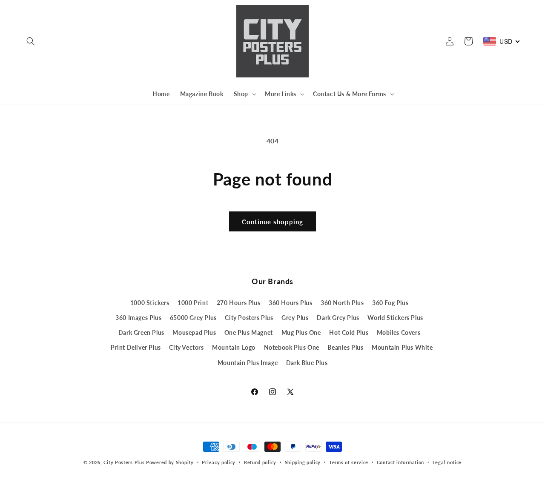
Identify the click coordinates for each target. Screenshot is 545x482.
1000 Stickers (149, 302)
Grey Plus (294, 317)
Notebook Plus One (291, 347)
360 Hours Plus (290, 302)
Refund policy (260, 462)
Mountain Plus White (402, 347)
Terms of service (348, 462)
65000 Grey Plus (193, 317)
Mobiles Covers (398, 332)
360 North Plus (342, 302)
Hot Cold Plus (348, 332)
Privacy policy (218, 462)
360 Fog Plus (390, 302)
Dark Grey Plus (338, 317)
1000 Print (193, 302)
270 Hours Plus (238, 302)
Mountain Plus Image (248, 362)
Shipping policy (303, 462)
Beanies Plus (345, 347)
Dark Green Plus (141, 332)
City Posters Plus (249, 317)
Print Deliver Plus (136, 347)
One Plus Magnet (248, 332)
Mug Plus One (301, 332)
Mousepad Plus (194, 332)
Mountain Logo (233, 347)
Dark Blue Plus (306, 362)
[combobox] (501, 41)
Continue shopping (272, 221)
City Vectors (186, 347)
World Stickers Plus (395, 317)
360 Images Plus (138, 317)
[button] (30, 41)
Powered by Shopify (170, 462)
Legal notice (447, 462)
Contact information (400, 462)
